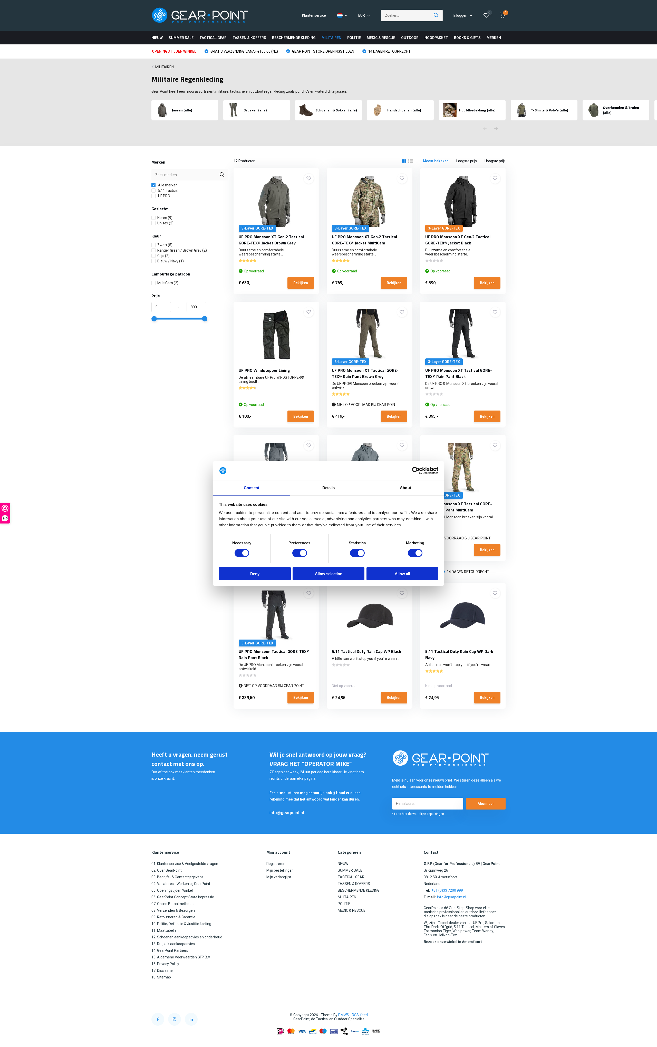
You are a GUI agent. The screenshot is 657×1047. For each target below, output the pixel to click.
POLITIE (354, 38)
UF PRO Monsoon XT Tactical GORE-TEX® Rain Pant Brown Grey (365, 373)
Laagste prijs (466, 161)
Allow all (402, 574)
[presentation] (485, 129)
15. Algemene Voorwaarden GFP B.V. (180, 957)
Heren (164, 218)
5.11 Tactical (167, 190)
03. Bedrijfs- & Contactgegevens (177, 877)
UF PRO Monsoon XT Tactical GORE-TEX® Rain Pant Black (458, 373)
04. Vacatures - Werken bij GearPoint (180, 884)
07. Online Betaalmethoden (173, 904)
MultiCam (167, 283)
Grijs (163, 256)
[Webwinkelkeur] (500, 1015)
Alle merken (167, 185)
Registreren (275, 864)
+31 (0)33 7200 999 (447, 890)
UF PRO (163, 196)
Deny (254, 574)
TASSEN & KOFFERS (249, 38)
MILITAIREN (331, 38)
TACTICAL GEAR (213, 38)
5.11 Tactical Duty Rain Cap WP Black (366, 651)
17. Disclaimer (162, 970)
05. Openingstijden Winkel (172, 890)
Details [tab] (328, 488)
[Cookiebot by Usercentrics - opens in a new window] (415, 470)
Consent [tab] (251, 488)
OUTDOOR (410, 38)
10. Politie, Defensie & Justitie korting (181, 924)
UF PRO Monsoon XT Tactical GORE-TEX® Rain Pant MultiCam (458, 507)
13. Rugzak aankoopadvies (173, 944)
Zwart (164, 245)
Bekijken (300, 283)
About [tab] (405, 488)
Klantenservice (314, 15)
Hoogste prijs (495, 161)
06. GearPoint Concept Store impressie (182, 897)
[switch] (299, 553)
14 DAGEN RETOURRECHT (389, 51)
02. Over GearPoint (166, 870)
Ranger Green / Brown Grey (182, 250)
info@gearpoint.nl (286, 812)
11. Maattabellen (165, 930)
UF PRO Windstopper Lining (264, 370)
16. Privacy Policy (165, 964)
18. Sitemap (161, 977)
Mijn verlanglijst (278, 877)
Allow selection (328, 574)
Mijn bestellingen (280, 870)
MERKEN (494, 38)
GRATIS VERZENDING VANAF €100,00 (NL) (244, 51)
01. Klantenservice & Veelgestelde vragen (184, 864)
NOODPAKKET (436, 38)
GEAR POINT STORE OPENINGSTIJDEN (322, 51)
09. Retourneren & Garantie (173, 917)
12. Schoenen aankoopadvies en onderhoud (186, 937)
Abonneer (486, 804)
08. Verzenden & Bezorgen (173, 910)
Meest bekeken (436, 161)
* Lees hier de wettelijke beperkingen (418, 814)
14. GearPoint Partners (169, 950)
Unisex (165, 223)
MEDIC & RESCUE (381, 38)
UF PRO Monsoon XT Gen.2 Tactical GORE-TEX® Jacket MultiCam (364, 240)
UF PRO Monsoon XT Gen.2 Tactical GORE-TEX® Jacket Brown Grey (271, 240)
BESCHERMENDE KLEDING (294, 38)
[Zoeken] (436, 15)
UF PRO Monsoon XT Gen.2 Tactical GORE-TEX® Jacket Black (457, 240)
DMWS (343, 1015)
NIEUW (157, 38)
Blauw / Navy (170, 261)
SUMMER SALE (181, 38)
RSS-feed (360, 1015)
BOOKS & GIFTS (467, 38)
